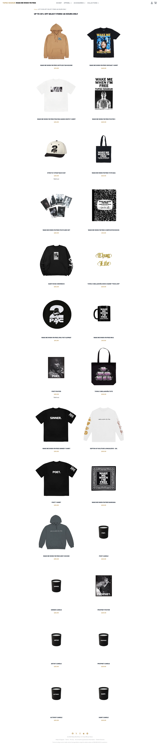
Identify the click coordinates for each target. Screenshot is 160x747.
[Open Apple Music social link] (84, 733)
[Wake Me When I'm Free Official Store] (19, 3)
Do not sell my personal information (85, 739)
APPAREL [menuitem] (67, 3)
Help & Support (60, 739)
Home (35, 9)
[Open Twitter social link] (76, 733)
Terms (67, 739)
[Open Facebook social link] (72, 733)
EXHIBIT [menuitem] (59, 3)
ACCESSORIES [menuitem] (79, 3)
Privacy (72, 739)
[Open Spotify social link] (87, 733)
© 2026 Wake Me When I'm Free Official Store (80, 737)
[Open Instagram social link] (80, 733)
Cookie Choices (100, 739)
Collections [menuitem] (92, 3)
